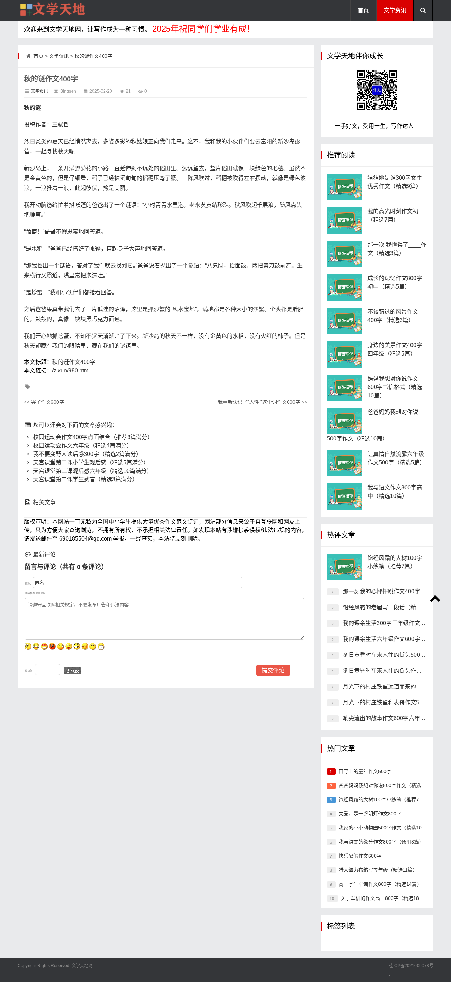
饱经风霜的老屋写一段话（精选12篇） (391, 607)
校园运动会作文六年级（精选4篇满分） (82, 446)
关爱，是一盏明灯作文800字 (370, 813)
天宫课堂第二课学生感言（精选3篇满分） (85, 479)
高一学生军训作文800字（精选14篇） (380, 884)
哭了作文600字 (44, 402)
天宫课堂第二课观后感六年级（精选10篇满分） (92, 471)
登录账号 (40, 593)
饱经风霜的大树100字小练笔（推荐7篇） (384, 799)
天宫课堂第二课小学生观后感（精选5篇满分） (90, 462)
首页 (363, 10)
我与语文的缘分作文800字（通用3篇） (381, 842)
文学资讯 (395, 10)
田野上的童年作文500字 (365, 771)
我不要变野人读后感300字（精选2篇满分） (87, 454)
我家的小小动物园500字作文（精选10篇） (385, 827)
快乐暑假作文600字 (360, 856)
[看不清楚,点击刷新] (72, 670)
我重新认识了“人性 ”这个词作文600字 (262, 402)
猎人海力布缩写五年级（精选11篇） (378, 870)
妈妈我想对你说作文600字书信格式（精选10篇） (394, 387)
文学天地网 (81, 965)
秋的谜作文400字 (93, 56)
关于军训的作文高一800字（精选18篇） (385, 898)
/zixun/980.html (71, 370)
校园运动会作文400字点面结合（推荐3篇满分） (92, 437)
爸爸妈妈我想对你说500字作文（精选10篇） (388, 785)
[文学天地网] (53, 10)
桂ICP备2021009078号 (411, 965)
